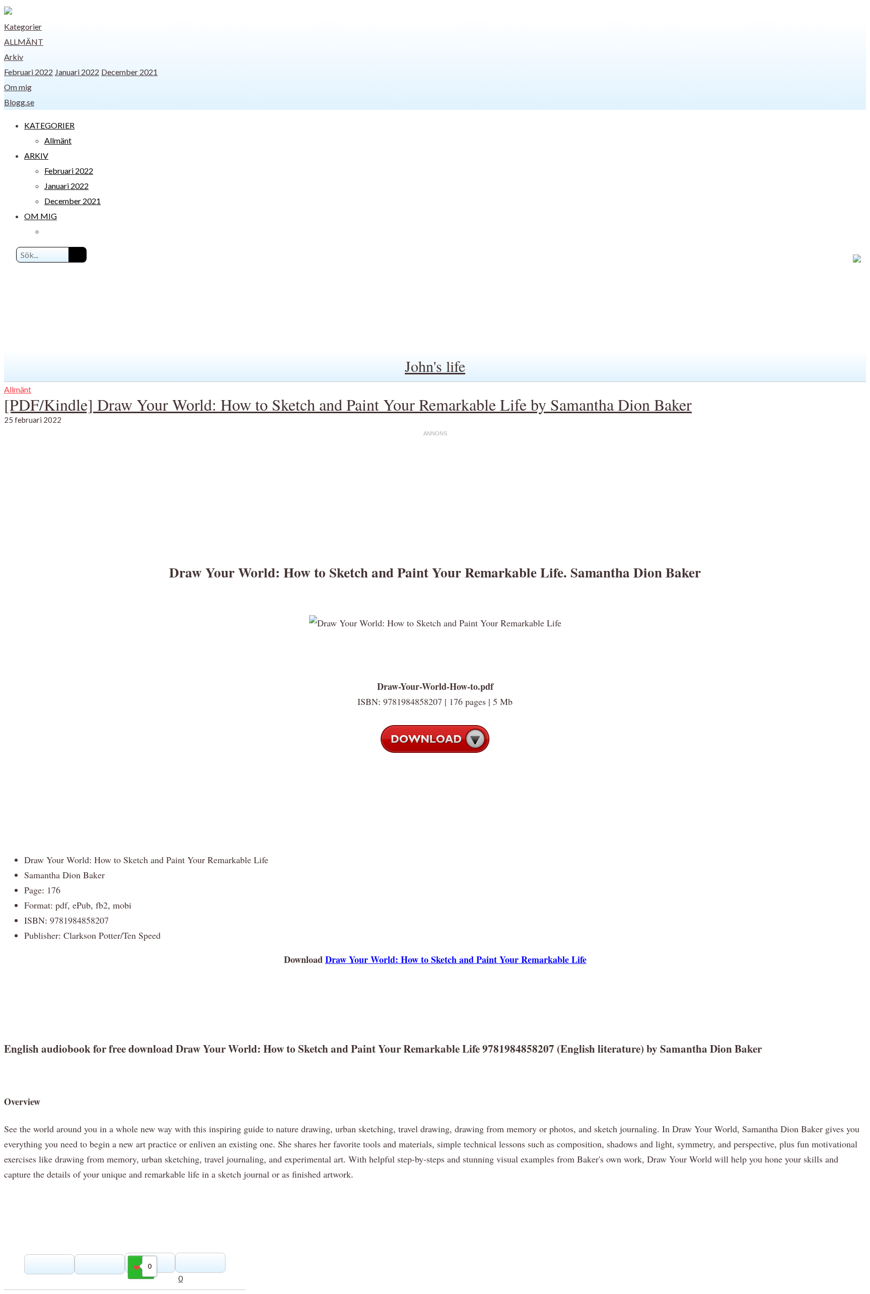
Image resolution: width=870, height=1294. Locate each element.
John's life (435, 366)
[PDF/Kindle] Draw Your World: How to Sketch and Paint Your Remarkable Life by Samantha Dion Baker (348, 404)
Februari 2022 (28, 72)
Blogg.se (19, 102)
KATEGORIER (49, 125)
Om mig (18, 87)
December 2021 (129, 72)
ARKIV (36, 155)
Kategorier (23, 26)
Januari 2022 (77, 72)
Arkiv (13, 56)
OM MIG (40, 216)
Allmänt (23, 41)
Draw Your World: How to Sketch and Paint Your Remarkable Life (456, 959)
